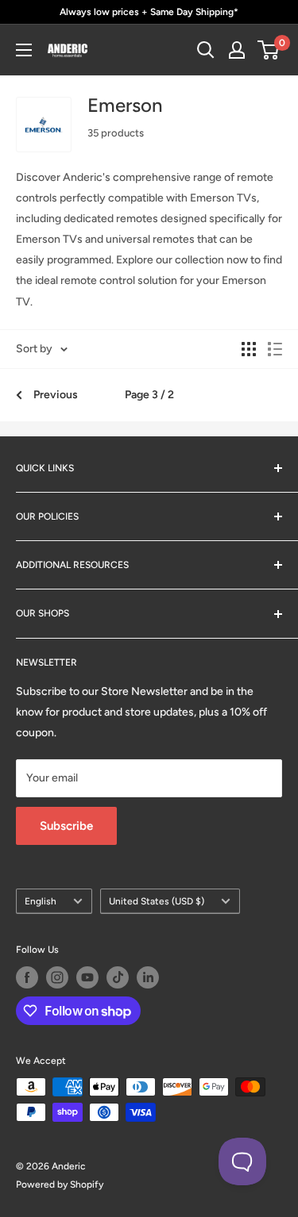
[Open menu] (24, 50)
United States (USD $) (156, 901)
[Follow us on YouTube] (87, 977)
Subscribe (66, 826)
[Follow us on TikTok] (117, 977)
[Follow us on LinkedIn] (148, 977)
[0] (269, 50)
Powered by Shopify (59, 1184)
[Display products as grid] (249, 349)
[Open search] (206, 50)
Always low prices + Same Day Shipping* (149, 11)
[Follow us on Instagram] (57, 977)
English (40, 901)
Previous (55, 394)
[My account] (237, 50)
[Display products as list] (275, 349)
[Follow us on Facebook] (27, 977)
